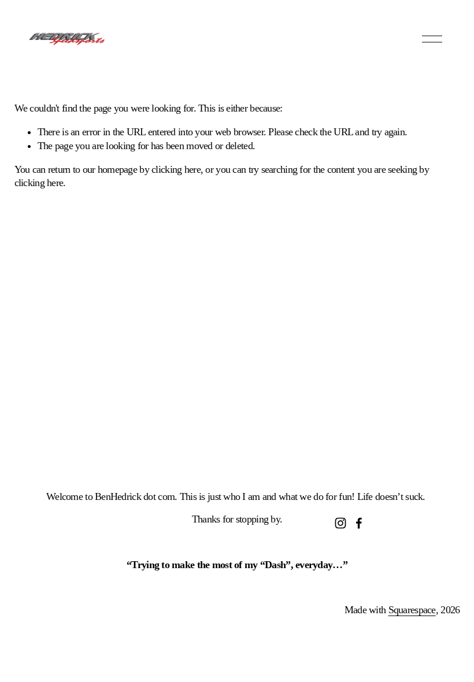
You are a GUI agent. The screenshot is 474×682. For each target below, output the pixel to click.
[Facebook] (359, 523)
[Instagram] (340, 523)
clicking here (176, 169)
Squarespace (412, 610)
